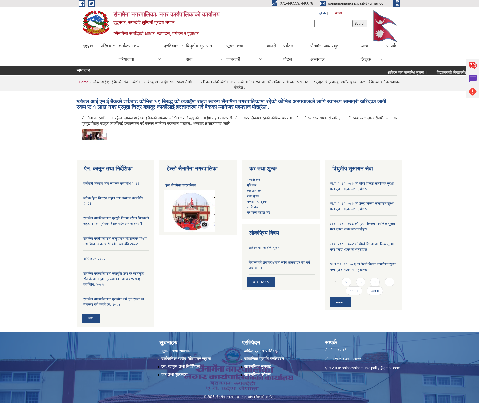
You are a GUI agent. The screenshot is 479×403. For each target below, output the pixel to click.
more (340, 302)
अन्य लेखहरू (261, 282)
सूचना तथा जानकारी (234, 52)
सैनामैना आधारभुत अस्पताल (324, 52)
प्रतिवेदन (171, 45)
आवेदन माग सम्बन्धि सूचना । (400, 72)
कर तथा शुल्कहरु (174, 374)
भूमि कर (251, 185)
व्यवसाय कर (254, 191)
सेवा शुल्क (253, 196)
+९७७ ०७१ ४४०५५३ (348, 359)
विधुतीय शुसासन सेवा (199, 52)
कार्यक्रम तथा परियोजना (129, 52)
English (321, 13)
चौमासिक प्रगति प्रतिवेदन (264, 358)
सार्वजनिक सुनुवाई (257, 366)
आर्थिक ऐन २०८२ (94, 259)
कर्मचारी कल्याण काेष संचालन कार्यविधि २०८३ (111, 183)
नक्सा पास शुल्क (257, 201)
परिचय (106, 45)
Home (83, 82)
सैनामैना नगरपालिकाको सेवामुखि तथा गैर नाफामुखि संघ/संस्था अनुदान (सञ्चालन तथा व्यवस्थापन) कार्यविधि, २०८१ (113, 278)
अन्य (90, 318)
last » (375, 291)
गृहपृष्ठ (88, 45)
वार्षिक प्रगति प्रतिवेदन (261, 351)
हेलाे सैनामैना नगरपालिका (180, 185)
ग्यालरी (270, 45)
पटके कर (252, 207)
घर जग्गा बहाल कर (258, 212)
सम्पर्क (391, 45)
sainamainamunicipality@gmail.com (371, 368)
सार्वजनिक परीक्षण (257, 374)
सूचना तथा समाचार (176, 351)
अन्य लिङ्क (366, 52)
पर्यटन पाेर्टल (288, 52)
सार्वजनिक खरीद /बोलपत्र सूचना (186, 358)
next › (354, 291)
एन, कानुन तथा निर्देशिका (180, 366)
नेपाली (338, 13)
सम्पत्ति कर (253, 180)
